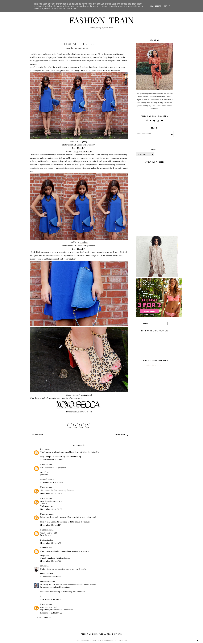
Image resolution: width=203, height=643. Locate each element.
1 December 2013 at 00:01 (51, 494)
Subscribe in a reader (154, 365)
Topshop (84, 142)
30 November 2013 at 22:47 (51, 482)
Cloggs (76, 151)
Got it (167, 6)
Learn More (155, 6)
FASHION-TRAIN (101, 19)
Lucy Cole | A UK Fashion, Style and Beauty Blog (60, 457)
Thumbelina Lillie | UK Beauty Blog (55, 558)
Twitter (69, 412)
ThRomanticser (47, 506)
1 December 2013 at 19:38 (50, 561)
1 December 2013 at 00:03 (51, 509)
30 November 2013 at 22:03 (51, 460)
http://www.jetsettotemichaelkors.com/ (56, 610)
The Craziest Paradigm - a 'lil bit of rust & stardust (68, 522)
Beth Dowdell (46, 582)
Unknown (44, 465)
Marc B (80, 148)
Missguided (88, 145)
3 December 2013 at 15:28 (50, 599)
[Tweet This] (75, 425)
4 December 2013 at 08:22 (51, 613)
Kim (42, 566)
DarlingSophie (46, 540)
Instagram (77, 412)
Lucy (42, 449)
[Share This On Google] (87, 425)
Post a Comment (44, 618)
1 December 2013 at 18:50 (50, 543)
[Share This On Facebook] (69, 425)
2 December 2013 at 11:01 (50, 577)
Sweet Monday (46, 574)
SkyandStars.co (121, 640)
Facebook (87, 412)
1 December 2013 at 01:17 (50, 525)
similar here (86, 151)
